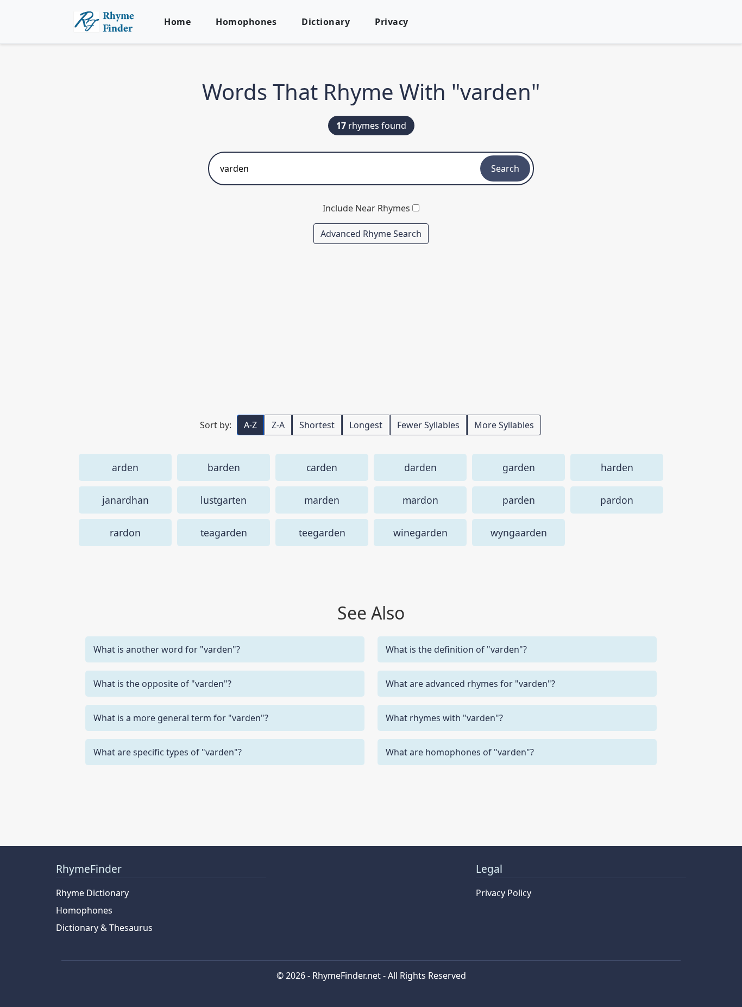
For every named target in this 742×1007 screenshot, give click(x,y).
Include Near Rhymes (366, 208)
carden (321, 467)
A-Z (250, 425)
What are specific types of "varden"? (167, 752)
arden (125, 467)
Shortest (317, 425)
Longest (365, 425)
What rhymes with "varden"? (444, 718)
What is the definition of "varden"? (456, 649)
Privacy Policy (503, 893)
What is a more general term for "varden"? (180, 718)
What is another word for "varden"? (166, 649)
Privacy (391, 22)
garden (518, 467)
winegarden (420, 532)
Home (177, 22)
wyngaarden (519, 532)
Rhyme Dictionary (92, 893)
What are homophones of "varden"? (460, 752)
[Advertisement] (371, 329)
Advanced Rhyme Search (371, 234)
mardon (420, 499)
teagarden (223, 532)
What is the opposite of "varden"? (162, 684)
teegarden (322, 532)
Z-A (278, 425)
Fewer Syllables (428, 425)
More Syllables (504, 425)
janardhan (125, 499)
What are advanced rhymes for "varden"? (470, 684)
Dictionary (325, 22)
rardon (125, 532)
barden (223, 467)
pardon (616, 499)
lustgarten (223, 499)
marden (321, 499)
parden (518, 499)
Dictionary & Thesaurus (104, 928)
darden (420, 467)
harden (617, 467)
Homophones (246, 22)
